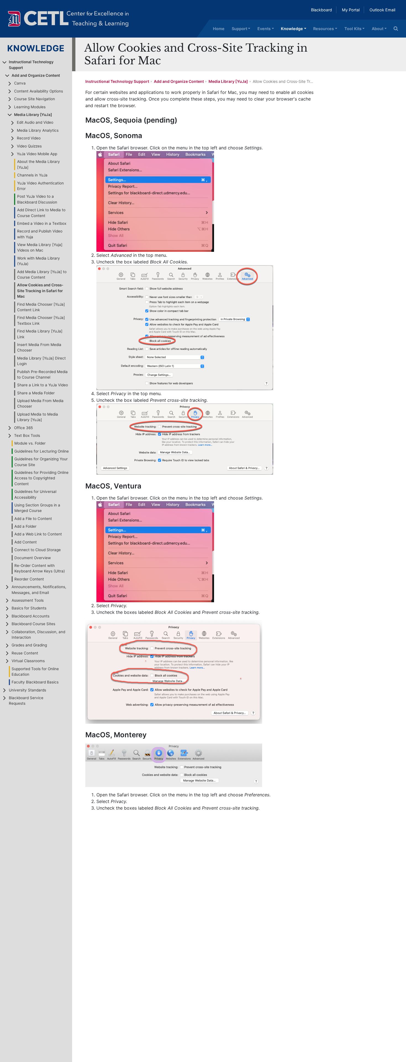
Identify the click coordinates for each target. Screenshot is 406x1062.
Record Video (29, 138)
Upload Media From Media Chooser (40, 403)
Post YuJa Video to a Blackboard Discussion (37, 199)
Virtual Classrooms (28, 661)
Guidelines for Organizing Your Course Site (41, 462)
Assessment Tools (28, 600)
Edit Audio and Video (35, 122)
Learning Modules (30, 107)
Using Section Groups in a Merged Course (37, 508)
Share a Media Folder (36, 393)
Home (219, 28)
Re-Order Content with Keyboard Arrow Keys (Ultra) (39, 568)
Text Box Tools (27, 435)
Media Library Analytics (38, 130)
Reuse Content (25, 653)
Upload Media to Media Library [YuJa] (37, 417)
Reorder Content (29, 579)
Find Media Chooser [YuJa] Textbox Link (41, 320)
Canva (20, 83)
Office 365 (23, 428)
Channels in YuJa (32, 175)
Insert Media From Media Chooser (39, 347)
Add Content (25, 542)
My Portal (351, 9)
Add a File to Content (33, 518)
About (377, 28)
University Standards (27, 690)
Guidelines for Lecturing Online (41, 451)
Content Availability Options (38, 91)
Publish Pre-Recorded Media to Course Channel (42, 374)
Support (239, 28)
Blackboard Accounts (30, 616)
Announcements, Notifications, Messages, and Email (39, 590)
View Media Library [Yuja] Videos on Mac (39, 247)
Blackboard (321, 9)
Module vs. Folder (30, 443)
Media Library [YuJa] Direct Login (41, 361)
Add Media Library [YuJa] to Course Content (42, 274)
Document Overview (32, 558)
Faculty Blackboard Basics (35, 682)
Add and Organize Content (36, 75)
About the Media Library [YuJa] (38, 164)
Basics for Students (29, 608)
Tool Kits (353, 28)
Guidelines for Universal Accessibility (35, 494)
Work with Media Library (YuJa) (38, 261)
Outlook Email (382, 9)
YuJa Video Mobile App (37, 154)
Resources (323, 28)
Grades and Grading (29, 645)
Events (264, 28)
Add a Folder (25, 526)
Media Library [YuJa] (33, 114)
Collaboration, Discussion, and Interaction (38, 635)
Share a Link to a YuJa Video (42, 385)
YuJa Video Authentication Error (40, 186)
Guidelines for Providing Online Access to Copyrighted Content (41, 478)
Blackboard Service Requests (26, 701)
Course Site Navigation (34, 99)
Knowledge (292, 28)
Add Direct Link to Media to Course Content (41, 213)
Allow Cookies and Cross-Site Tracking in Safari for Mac (40, 290)
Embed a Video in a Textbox (41, 223)
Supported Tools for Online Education (35, 672)
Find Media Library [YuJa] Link (39, 334)
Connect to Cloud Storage (37, 550)
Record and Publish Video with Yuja (39, 234)
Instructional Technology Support (31, 65)
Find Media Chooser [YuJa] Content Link (41, 307)
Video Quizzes (29, 146)
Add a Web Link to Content (38, 534)
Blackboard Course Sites (33, 624)
